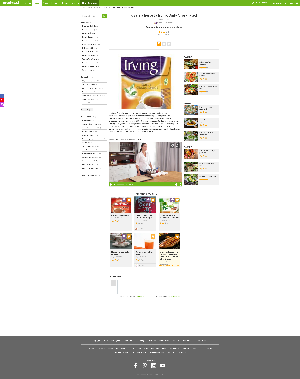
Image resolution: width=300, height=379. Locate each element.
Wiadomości (88, 117)
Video (45, 3)
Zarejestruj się (291, 3)
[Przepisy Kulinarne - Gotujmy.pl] (11, 2)
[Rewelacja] (168, 31)
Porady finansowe (90, 63)
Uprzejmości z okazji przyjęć (94, 96)
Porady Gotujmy (90, 37)
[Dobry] (164, 31)
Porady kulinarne (90, 41)
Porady (37, 3)
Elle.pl (164, 348)
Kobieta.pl (208, 348)
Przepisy (27, 3)
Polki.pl (102, 348)
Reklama (186, 340)
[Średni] (162, 31)
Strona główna (85, 7)
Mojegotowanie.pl (122, 352)
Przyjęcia (87, 77)
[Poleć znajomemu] (164, 44)
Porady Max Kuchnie (90, 66)
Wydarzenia (88, 120)
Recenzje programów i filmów (94, 139)
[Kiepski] (159, 31)
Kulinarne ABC (90, 48)
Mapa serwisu (164, 340)
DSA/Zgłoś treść (199, 340)
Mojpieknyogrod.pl (157, 352)
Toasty (86, 103)
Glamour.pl (196, 348)
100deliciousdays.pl (90, 175)
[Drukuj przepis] (169, 44)
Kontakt (176, 340)
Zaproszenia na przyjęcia (92, 88)
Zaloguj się (277, 3)
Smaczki (87, 142)
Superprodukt (88, 70)
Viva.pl (123, 348)
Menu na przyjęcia (90, 84)
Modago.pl (143, 348)
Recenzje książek (90, 164)
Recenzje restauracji (91, 168)
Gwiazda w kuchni (90, 135)
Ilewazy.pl (155, 348)
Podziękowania (88, 92)
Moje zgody (115, 340)
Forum (65, 3)
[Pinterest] (2, 100)
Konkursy (55, 3)
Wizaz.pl (92, 348)
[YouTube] (163, 365)
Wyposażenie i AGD (91, 161)
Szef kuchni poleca (90, 146)
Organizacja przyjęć (90, 81)
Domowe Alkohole (90, 26)
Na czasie (75, 3)
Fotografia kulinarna (90, 59)
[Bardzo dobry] (166, 31)
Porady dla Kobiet (90, 52)
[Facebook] (2, 96)
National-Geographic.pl (179, 348)
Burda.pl (171, 352)
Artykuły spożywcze (91, 128)
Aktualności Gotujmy (91, 124)
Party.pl (133, 348)
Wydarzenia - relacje (91, 153)
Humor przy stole (90, 99)
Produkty (87, 110)
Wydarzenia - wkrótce (92, 157)
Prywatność (128, 340)
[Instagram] (2, 104)
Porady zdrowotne (90, 55)
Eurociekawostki (89, 131)
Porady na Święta (90, 33)
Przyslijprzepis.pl (139, 352)
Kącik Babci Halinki (91, 44)
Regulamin (152, 340)
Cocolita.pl (182, 352)
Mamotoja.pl (113, 348)
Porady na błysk (90, 30)
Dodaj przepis (91, 3)
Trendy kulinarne (90, 150)
